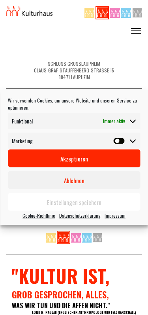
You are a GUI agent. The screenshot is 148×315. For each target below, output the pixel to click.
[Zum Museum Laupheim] (115, 12)
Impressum (115, 215)
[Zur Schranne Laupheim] (126, 12)
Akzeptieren (74, 158)
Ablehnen (74, 180)
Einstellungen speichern (74, 201)
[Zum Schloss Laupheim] (90, 12)
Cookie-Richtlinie (38, 215)
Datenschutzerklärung (80, 215)
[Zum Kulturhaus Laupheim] (103, 12)
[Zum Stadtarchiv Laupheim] (137, 12)
